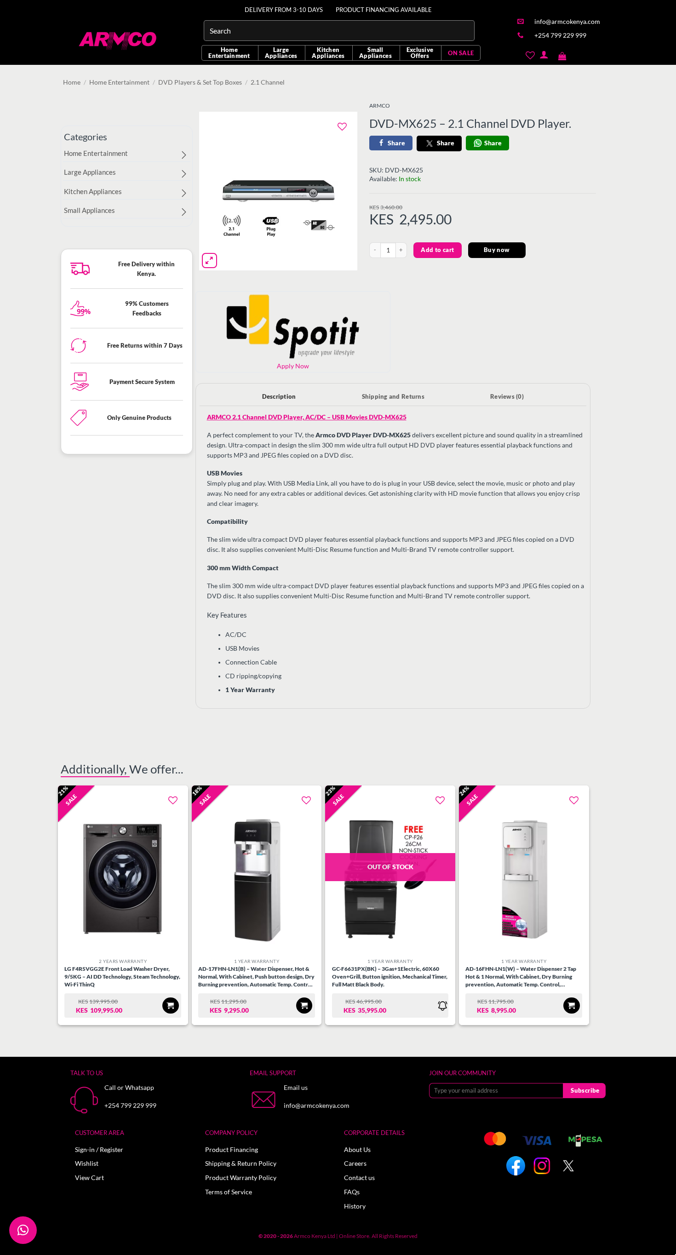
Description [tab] (279, 396)
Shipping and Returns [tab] (393, 396)
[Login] (544, 54)
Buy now (497, 249)
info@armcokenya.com (316, 1105)
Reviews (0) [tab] (507, 396)
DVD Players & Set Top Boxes (200, 82)
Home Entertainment (229, 52)
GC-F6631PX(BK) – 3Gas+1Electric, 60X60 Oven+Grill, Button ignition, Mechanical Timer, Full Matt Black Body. (389, 976)
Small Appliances (375, 52)
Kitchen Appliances (328, 52)
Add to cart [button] (170, 1005)
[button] (562, 54)
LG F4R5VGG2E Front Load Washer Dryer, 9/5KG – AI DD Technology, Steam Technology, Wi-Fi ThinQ (122, 976)
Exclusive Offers (420, 52)
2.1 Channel (268, 82)
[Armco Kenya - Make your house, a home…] (118, 41)
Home (71, 82)
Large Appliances (281, 52)
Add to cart (437, 249)
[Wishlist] (530, 54)
